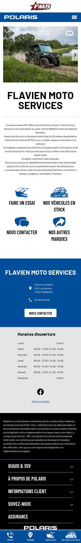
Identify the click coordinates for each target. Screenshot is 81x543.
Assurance (18, 517)
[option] (40, 54)
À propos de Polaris (27, 479)
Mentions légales (40, 401)
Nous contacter (40, 313)
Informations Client (27, 491)
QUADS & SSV (19, 466)
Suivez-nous (19, 504)
